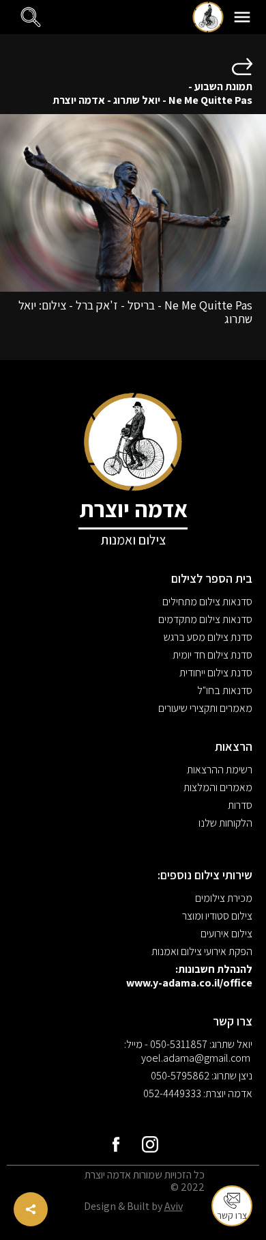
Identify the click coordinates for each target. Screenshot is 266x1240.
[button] (242, 17)
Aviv (173, 1206)
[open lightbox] (133, 203)
